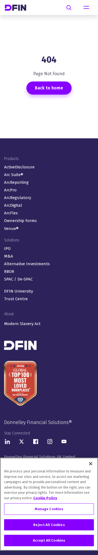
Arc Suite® (13, 174)
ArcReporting (16, 182)
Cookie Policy (45, 498)
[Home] (17, 7)
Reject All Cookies (49, 525)
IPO (7, 248)
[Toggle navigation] (86, 7)
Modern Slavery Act (22, 323)
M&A (8, 256)
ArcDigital (13, 205)
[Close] (91, 464)
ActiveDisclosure (19, 167)
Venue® (11, 228)
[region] (49, 504)
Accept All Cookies (49, 540)
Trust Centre (16, 298)
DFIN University (18, 291)
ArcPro (10, 190)
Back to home (49, 87)
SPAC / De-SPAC (18, 279)
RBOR (9, 271)
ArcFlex (11, 213)
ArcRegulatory (17, 197)
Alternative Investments (27, 263)
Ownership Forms (20, 220)
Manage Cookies (49, 509)
